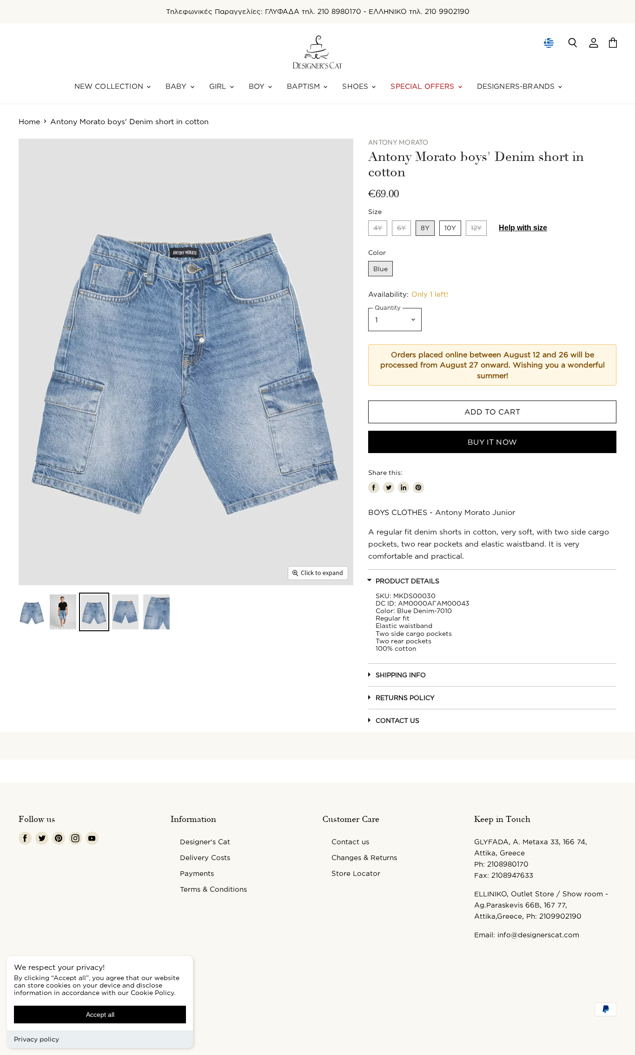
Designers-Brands (517, 86)
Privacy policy (36, 1038)
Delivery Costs (205, 857)
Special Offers (423, 86)
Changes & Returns (364, 857)
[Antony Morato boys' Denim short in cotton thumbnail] (32, 612)
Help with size (523, 228)
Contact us (350, 842)
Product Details (407, 580)
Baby (177, 86)
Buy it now (492, 442)
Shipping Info (401, 674)
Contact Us (397, 720)
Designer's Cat (205, 842)
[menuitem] (548, 42)
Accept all (100, 1014)
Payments (197, 873)
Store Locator (355, 873)
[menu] (548, 42)
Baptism (304, 86)
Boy (258, 86)
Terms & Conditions (213, 889)
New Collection (110, 86)
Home (29, 121)
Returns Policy (405, 697)
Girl (219, 86)
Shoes (356, 86)
